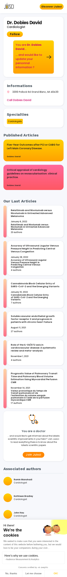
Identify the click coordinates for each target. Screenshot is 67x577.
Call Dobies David (19, 100)
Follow (15, 34)
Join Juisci (33, 455)
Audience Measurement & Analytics (22, 559)
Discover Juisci (51, 6)
